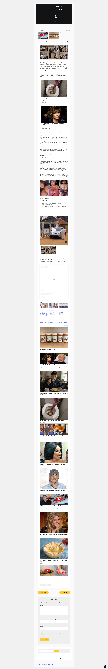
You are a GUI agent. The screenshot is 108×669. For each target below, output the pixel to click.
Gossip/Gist (43, 584)
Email (55, 619)
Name (41, 619)
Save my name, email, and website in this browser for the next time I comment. (54, 634)
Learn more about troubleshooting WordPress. (44, 664)
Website (41, 626)
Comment (42, 605)
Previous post (43, 592)
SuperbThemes (62, 658)
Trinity (49, 584)
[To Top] (105, 666)
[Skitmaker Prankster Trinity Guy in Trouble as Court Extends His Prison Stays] (54, 305)
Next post (65, 592)
